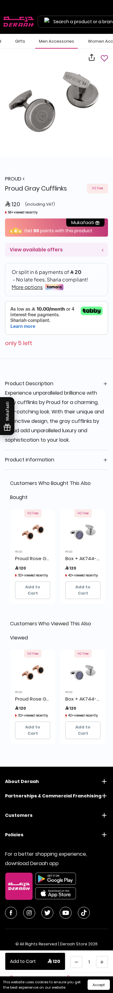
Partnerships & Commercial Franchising (53, 796)
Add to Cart (32, 590)
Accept (99, 984)
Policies (14, 835)
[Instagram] (29, 913)
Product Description (29, 383)
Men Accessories (56, 41)
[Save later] (104, 58)
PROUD (14, 178)
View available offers (36, 249)
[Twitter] (47, 913)
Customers (19, 815)
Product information (29, 459)
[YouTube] (66, 913)
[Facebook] (11, 913)
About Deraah (22, 781)
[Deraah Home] (19, 21)
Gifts (20, 41)
